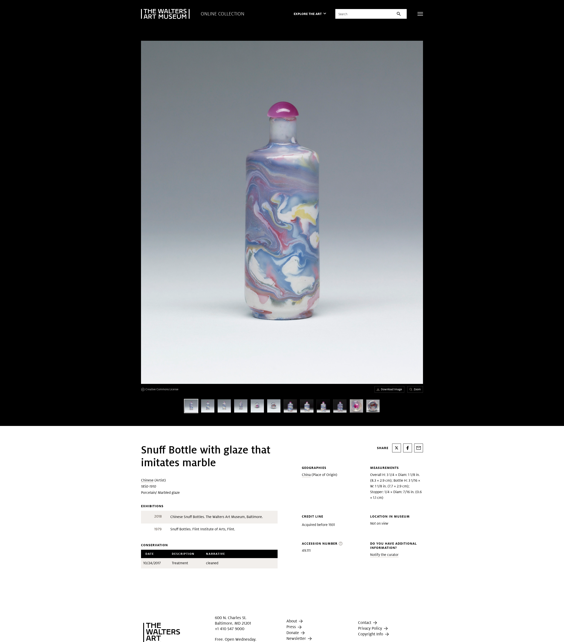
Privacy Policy (370, 628)
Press (291, 626)
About (292, 620)
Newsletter (296, 638)
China (306, 474)
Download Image (391, 389)
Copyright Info (371, 633)
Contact (365, 622)
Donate (293, 632)
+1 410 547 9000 (229, 628)
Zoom (417, 389)
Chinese (147, 480)
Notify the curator (384, 554)
